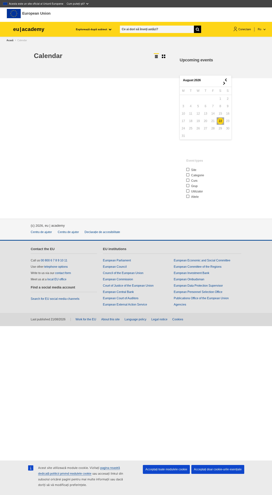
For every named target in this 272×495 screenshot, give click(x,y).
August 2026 (192, 80)
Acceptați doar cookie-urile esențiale (218, 469)
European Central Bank (118, 291)
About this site (110, 319)
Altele (195, 196)
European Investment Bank (191, 273)
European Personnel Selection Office (198, 291)
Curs (194, 180)
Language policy (135, 319)
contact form (63, 273)
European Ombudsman (189, 279)
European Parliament (117, 260)
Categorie (197, 175)
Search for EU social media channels (55, 298)
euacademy (28, 29)
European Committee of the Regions (197, 266)
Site (193, 169)
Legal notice (159, 319)
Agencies (180, 304)
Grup (194, 186)
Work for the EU (85, 319)
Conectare (244, 29)
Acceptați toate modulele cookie (166, 469)
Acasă (9, 40)
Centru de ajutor (41, 232)
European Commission (118, 279)
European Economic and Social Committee (202, 260)
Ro (260, 29)
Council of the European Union (123, 273)
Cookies (177, 319)
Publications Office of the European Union (201, 298)
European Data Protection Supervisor (198, 285)
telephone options (56, 266)
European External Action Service (125, 304)
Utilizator (197, 191)
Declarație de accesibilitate (102, 232)
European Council (115, 266)
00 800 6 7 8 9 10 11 (54, 260)
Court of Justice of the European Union (128, 285)
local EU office (56, 279)
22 (220, 121)
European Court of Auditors (120, 298)
